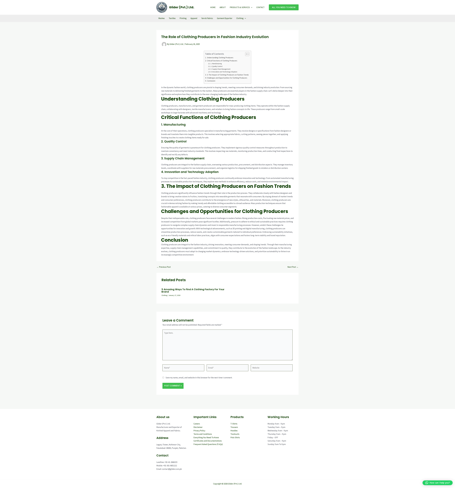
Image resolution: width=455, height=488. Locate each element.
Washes (161, 18)
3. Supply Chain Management (220, 69)
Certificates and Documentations (207, 440)
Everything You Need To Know (206, 437)
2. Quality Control (216, 66)
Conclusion (211, 81)
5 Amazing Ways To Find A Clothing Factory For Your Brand (193, 290)
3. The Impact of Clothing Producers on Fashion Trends (228, 75)
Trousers (234, 427)
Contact (260, 7)
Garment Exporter (224, 18)
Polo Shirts (235, 437)
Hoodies (234, 430)
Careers (196, 423)
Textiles (172, 18)
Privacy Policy (199, 430)
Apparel (194, 18)
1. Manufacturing (216, 63)
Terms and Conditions (202, 434)
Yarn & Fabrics (207, 18)
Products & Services (240, 7)
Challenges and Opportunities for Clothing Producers (227, 78)
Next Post (292, 267)
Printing (183, 18)
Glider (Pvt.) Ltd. (181, 7)
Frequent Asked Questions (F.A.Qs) (208, 444)
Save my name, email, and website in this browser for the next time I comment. (199, 377)
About (223, 7)
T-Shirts (233, 423)
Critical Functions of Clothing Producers (222, 61)
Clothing (239, 18)
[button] (251, 7)
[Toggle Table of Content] (246, 54)
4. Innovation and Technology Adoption (224, 72)
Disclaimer (197, 427)
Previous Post (164, 267)
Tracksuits (234, 434)
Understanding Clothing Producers (220, 57)
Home (213, 7)
